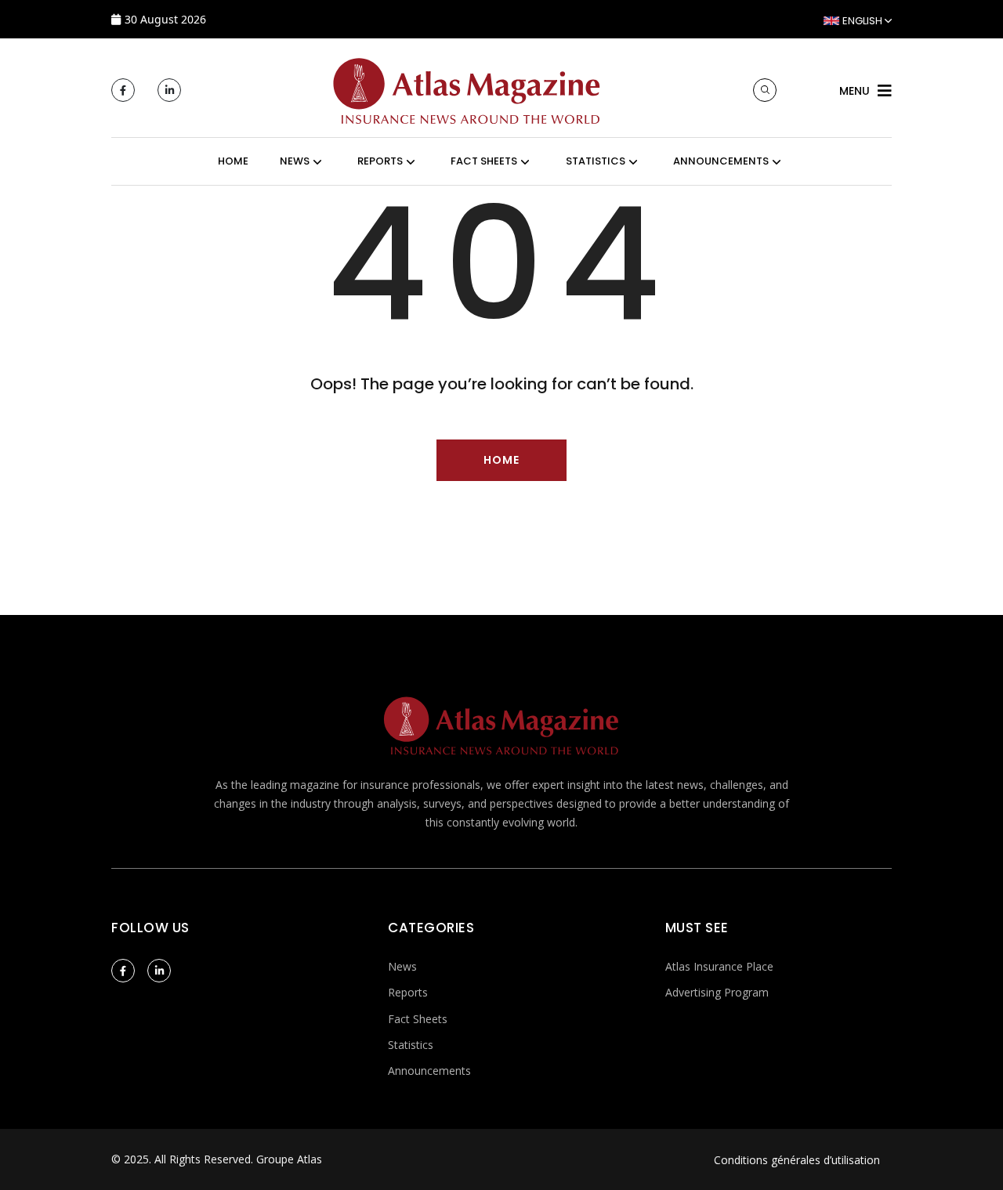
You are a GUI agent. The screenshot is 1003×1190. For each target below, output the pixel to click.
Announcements (429, 1070)
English (862, 20)
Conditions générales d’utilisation (797, 1159)
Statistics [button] (595, 161)
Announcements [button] (721, 161)
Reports (408, 992)
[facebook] (123, 90)
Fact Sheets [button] (484, 161)
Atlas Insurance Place (719, 966)
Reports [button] (380, 161)
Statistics (410, 1044)
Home (233, 161)
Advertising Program (717, 992)
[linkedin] (169, 90)
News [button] (295, 161)
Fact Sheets (417, 1018)
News (402, 966)
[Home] (467, 88)
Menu (854, 91)
